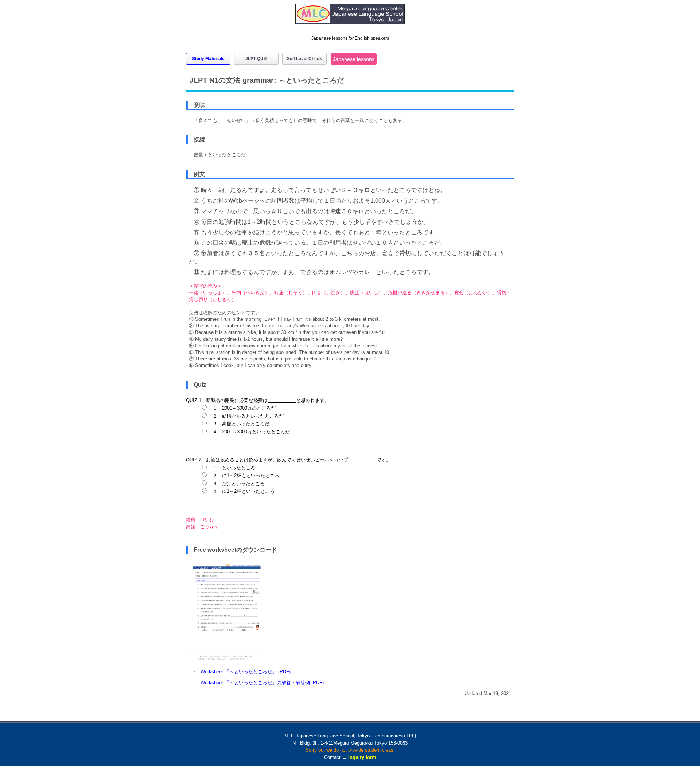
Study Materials (208, 58)
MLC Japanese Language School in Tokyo (350, 17)
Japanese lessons (353, 59)
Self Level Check (304, 58)
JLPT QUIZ (256, 58)
